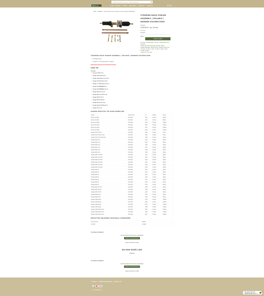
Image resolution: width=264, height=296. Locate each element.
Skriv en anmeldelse (132, 238)
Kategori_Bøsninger (145, 47)
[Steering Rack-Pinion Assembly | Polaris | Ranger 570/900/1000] (116, 30)
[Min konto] (168, 5)
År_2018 (143, 50)
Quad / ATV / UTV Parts (146, 52)
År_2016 (161, 48)
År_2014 (152, 48)
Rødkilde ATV (98, 289)
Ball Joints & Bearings (150, 45)
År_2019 (147, 50)
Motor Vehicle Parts (164, 42)
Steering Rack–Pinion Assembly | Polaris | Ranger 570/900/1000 (153, 18)
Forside (112, 5)
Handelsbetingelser (105, 281)
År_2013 (148, 48)
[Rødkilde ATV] (97, 5)
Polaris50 (143, 44)
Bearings (158, 45)
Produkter (100, 11)
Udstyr (125, 5)
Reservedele (132, 5)
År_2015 (157, 48)
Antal (142, 36)
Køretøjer (117, 5)
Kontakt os (150, 5)
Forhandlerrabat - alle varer (152, 42)
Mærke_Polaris (154, 47)
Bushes (163, 45)
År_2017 (166, 48)
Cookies (94, 281)
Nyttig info (141, 5)
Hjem (95, 11)
